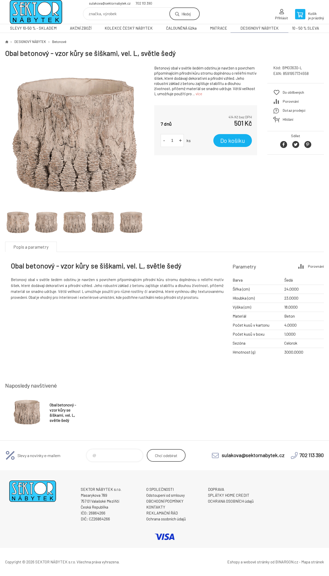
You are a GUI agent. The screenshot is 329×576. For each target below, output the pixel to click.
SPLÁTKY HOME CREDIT (228, 495)
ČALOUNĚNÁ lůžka (181, 28)
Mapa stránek (312, 562)
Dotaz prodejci (294, 110)
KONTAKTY (155, 507)
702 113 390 (144, 3)
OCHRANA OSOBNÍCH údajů (231, 501)
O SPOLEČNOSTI (160, 489)
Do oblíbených (293, 92)
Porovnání (291, 101)
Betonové (59, 42)
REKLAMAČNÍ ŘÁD (162, 513)
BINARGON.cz (286, 562)
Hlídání (288, 119)
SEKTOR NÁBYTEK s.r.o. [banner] (36, 12)
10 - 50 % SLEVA (305, 28)
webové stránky (256, 562)
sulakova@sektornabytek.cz (110, 3)
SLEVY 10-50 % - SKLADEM (33, 28)
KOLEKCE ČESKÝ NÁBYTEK (129, 28)
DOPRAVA (216, 489)
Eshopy (233, 562)
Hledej (186, 13)
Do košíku (232, 140)
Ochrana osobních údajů (166, 519)
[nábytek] (6, 41)
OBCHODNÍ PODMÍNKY (165, 501)
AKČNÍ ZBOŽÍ (81, 28)
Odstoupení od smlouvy (165, 495)
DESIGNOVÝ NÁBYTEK (259, 28)
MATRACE (218, 28)
